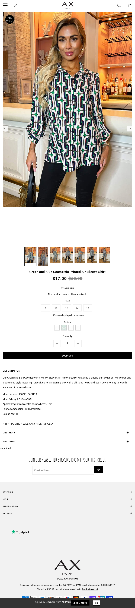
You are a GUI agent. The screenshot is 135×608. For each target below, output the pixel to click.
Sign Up (98, 469)
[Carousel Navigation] (67, 128)
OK (96, 602)
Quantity (67, 336)
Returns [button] (9, 441)
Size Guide (78, 315)
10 (56, 308)
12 (66, 308)
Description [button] (11, 370)
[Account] (16, 5)
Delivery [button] (9, 432)
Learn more (80, 602)
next (129, 128)
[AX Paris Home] (67, 5)
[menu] (5, 6)
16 (87, 308)
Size (67, 300)
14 (77, 308)
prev (5, 128)
